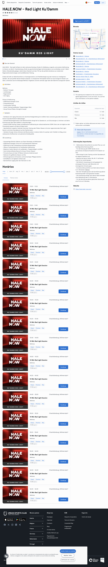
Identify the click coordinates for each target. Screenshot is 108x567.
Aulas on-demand (58, 2)
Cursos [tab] (6, 178)
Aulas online (47, 2)
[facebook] (5, 525)
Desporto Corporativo (25, 2)
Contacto (49, 523)
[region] (46, 555)
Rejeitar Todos (68, 555)
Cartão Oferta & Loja (52, 533)
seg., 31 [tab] (18, 171)
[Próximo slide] (69, 59)
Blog (48, 526)
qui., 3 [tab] (33, 171)
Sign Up (97, 2)
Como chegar (86, 35)
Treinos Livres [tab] (14, 178)
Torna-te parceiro (37, 2)
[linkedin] (16, 525)
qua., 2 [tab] (28, 171)
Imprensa (49, 520)
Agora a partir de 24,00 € (82, 21)
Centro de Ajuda (86, 517)
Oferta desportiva (12, 2)
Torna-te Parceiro (69, 520)
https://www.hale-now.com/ (83, 189)
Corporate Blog (69, 523)
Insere (79, 132)
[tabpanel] (36, 343)
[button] (37, 518)
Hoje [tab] (4, 171)
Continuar (63, 197)
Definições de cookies (68, 559)
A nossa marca (51, 529)
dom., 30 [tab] (11, 171)
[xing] (20, 525)
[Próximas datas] (41, 171)
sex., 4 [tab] (38, 171)
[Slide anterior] (67, 59)
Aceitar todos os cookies (68, 551)
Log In (102, 2)
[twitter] (8, 525)
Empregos (49, 517)
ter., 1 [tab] (22, 171)
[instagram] (12, 525)
